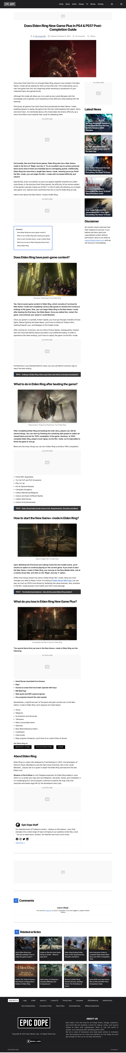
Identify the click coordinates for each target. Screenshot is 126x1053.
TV (87, 4)
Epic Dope (16, 1049)
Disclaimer (79, 1000)
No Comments (80, 36)
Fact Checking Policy (28, 1006)
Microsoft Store (22, 747)
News (68, 4)
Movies (92, 4)
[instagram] (20, 839)
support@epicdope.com (94, 240)
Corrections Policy (45, 1006)
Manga (81, 4)
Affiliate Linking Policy (92, 1006)
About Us (43, 1000)
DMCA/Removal (93, 1000)
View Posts (20, 843)
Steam (60, 747)
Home (61, 4)
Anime (74, 4)
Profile (33, 1000)
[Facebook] (17, 839)
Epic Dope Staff (40, 36)
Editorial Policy (107, 1000)
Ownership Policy (74, 1006)
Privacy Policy (67, 1000)
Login (25, 1000)
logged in (48, 910)
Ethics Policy (60, 1006)
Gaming (100, 4)
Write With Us (13, 1000)
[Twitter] (23, 839)
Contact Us (54, 1000)
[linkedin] (27, 839)
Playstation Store (44, 747)
